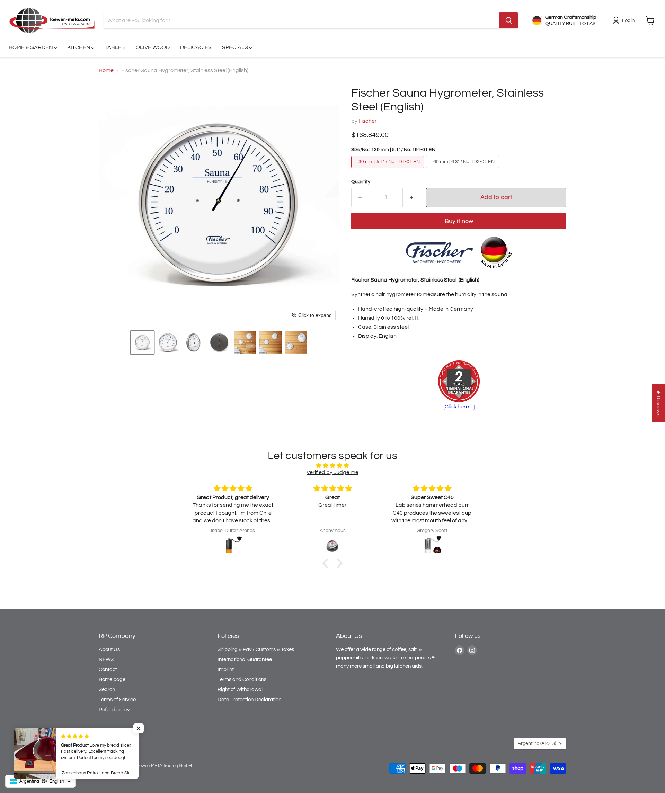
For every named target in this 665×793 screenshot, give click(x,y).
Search (107, 689)
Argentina (537, 743)
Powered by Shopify (118, 772)
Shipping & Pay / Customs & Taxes (256, 649)
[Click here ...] (459, 406)
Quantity (360, 181)
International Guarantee (245, 659)
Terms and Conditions (242, 679)
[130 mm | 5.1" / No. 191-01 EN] (388, 169)
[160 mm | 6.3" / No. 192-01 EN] (463, 169)
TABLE (114, 47)
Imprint (226, 669)
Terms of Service (117, 699)
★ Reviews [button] (658, 403)
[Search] (508, 20)
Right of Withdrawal (240, 689)
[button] (142, 342)
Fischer (367, 121)
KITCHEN (79, 47)
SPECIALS (235, 47)
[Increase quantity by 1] (411, 197)
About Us (109, 649)
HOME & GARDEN (31, 47)
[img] (332, 465)
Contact (108, 669)
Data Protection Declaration (249, 699)
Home (106, 70)
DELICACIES (196, 47)
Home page (112, 679)
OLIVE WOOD (153, 47)
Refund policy (114, 709)
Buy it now (459, 221)
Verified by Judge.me (332, 472)
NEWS (106, 659)
